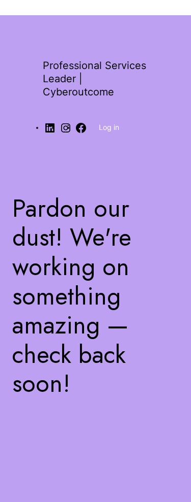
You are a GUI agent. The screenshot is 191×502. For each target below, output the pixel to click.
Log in (109, 127)
